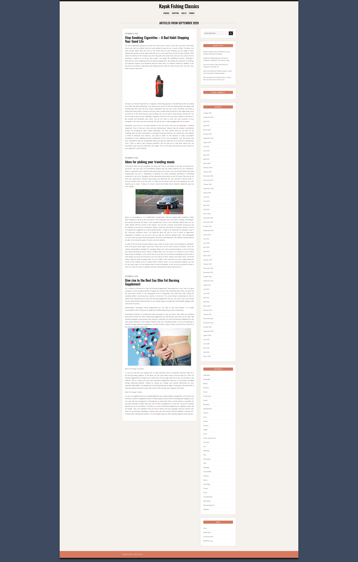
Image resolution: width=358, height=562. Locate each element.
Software (206, 476)
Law (204, 446)
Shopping (175, 13)
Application (206, 375)
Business (206, 388)
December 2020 (208, 318)
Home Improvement (209, 438)
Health (183, 13)
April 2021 (206, 302)
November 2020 (208, 323)
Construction (207, 396)
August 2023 (207, 193)
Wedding (206, 509)
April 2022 (206, 251)
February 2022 (207, 260)
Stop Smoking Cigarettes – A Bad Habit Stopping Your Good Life (157, 39)
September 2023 (208, 188)
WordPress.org (208, 541)
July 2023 (206, 197)
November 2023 (208, 180)
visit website (160, 240)
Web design (207, 501)
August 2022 (207, 234)
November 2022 (208, 222)
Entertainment (207, 408)
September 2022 (208, 230)
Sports (205, 480)
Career (205, 392)
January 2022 (207, 264)
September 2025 (208, 117)
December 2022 (208, 218)
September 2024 (208, 138)
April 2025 (206, 125)
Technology (206, 484)
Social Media (207, 471)
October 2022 (207, 226)
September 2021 (208, 281)
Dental (205, 400)
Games (205, 421)
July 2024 (206, 146)
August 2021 (207, 285)
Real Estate (206, 459)
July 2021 (206, 289)
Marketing (206, 450)
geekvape (182, 125)
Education (206, 404)
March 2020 (207, 356)
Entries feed (207, 532)
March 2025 (207, 130)
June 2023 (206, 201)
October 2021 (207, 276)
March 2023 (207, 213)
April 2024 (206, 159)
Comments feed (208, 536)
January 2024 (207, 172)
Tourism (205, 488)
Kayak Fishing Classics (179, 6)
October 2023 (207, 184)
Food (204, 417)
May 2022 (206, 247)
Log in (205, 528)
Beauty (205, 383)
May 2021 (206, 297)
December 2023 (208, 176)
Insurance (206, 442)
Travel (205, 492)
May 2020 (206, 348)
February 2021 (207, 310)
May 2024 (206, 155)
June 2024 (206, 151)
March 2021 (207, 306)
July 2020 (206, 339)
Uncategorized (207, 497)
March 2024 (207, 163)
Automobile (206, 379)
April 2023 (206, 209)
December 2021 (208, 268)
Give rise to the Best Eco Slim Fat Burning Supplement (152, 282)
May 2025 (206, 121)
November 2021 (208, 272)
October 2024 (207, 134)
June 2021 (206, 293)
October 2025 (207, 113)
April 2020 (206, 352)
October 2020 (207, 327)
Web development (208, 505)
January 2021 (207, 314)
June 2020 (206, 344)
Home (205, 434)
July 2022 (206, 239)
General (166, 13)
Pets (204, 455)
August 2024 (207, 142)
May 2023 (206, 205)
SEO (204, 463)
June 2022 (206, 243)
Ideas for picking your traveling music (150, 161)
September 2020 (208, 331)
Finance (192, 13)
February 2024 (207, 167)
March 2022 (207, 255)
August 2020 (207, 335)
